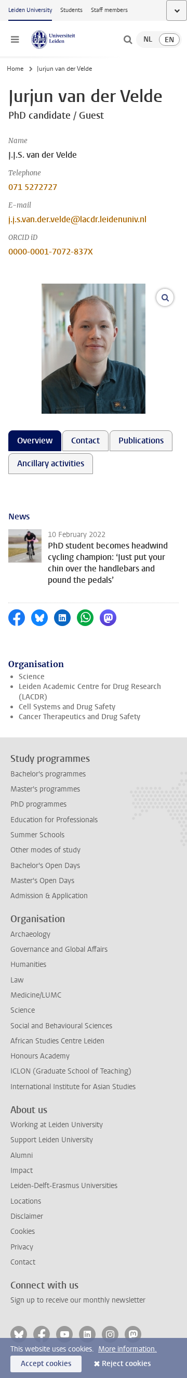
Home (15, 69)
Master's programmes (45, 789)
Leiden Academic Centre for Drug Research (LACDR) (90, 691)
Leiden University (30, 10)
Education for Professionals (54, 820)
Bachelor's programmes (48, 774)
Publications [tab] (141, 440)
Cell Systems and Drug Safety (67, 707)
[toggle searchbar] (128, 39)
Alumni (21, 1155)
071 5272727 (32, 187)
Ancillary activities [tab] (50, 463)
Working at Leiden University (56, 1125)
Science (32, 677)
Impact (21, 1171)
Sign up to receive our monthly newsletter (77, 1300)
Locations (25, 1201)
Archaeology (30, 934)
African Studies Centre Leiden (57, 1041)
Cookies (22, 1231)
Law (17, 980)
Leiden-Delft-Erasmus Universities (63, 1186)
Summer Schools (37, 835)
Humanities (28, 964)
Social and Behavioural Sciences (61, 1026)
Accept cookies (46, 1364)
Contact (22, 1262)
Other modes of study (45, 850)
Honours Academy (40, 1056)
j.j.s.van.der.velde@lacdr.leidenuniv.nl (77, 219)
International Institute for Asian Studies (73, 1087)
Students (71, 10)
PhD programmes (38, 804)
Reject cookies (126, 1364)
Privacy (21, 1247)
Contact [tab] (85, 440)
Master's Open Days (42, 881)
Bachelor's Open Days (45, 866)
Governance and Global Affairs (59, 949)
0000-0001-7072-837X (50, 251)
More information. (127, 1349)
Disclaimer (26, 1216)
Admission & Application (49, 896)
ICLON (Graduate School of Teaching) (70, 1071)
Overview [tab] (34, 440)
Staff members (109, 10)
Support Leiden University (51, 1140)
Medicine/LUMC (35, 995)
